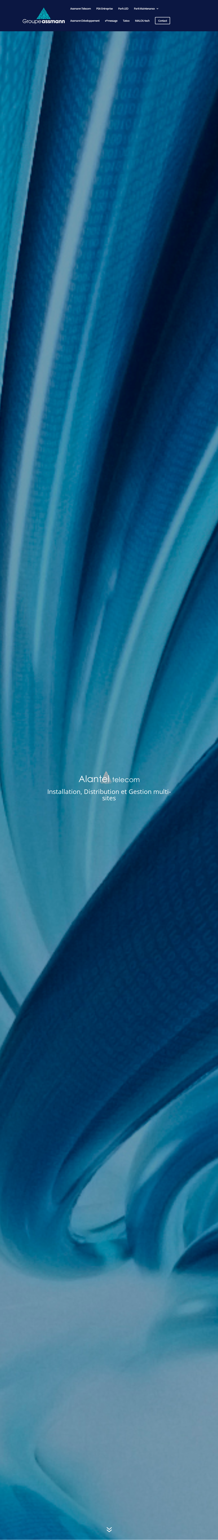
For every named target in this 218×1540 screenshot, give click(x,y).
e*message (111, 21)
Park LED (123, 8)
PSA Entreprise (104, 8)
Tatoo (126, 21)
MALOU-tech (142, 21)
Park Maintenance (144, 8)
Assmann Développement (84, 21)
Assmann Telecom (80, 8)
